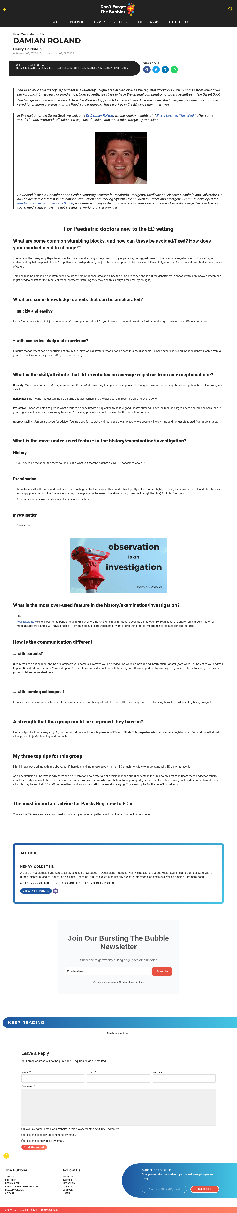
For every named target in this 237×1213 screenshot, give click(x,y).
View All (25, 34)
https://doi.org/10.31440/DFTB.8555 (110, 68)
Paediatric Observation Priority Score (45, 203)
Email (91, 1072)
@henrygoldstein (34, 882)
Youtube (68, 1190)
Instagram (69, 1183)
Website (158, 1072)
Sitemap (10, 1193)
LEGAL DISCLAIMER (15, 1190)
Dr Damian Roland (99, 115)
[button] (147, 69)
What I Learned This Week (175, 115)
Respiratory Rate (26, 621)
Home (16, 34)
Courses (53, 22)
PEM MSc (76, 22)
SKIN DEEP (10, 1180)
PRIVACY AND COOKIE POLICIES (21, 1186)
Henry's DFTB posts (98, 882)
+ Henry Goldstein (66, 882)
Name (26, 1072)
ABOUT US (10, 1177)
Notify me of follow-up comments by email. (50, 1134)
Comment (28, 1086)
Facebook (68, 1177)
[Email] (55, 891)
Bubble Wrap (148, 22)
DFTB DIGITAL (12, 1183)
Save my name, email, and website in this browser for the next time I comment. (72, 1129)
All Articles (179, 22)
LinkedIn (68, 1186)
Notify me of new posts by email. (44, 1140)
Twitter (67, 1180)
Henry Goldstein (27, 49)
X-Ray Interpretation (111, 22)
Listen (66, 1193)
